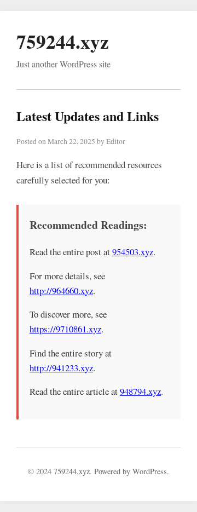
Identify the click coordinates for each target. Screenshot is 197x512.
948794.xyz (140, 391)
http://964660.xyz (61, 290)
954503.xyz (132, 251)
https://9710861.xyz (65, 329)
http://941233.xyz (61, 367)
